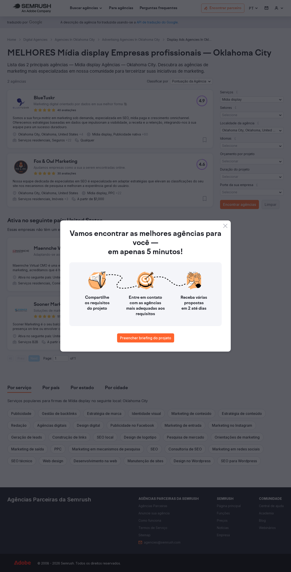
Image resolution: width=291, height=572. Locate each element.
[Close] (225, 225)
